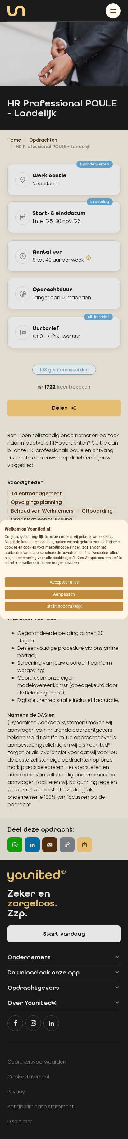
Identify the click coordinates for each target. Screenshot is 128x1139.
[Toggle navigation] (113, 10)
